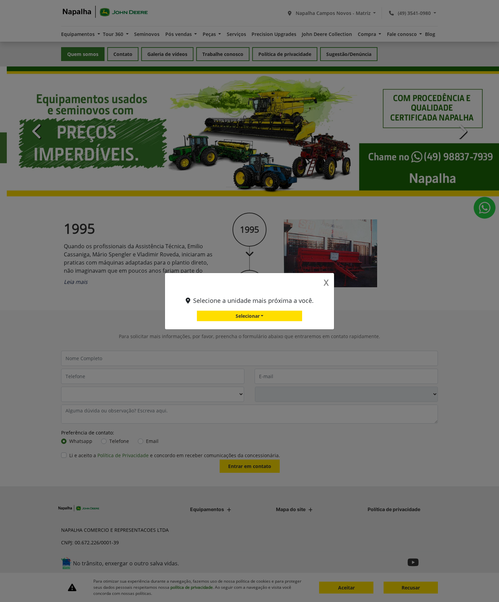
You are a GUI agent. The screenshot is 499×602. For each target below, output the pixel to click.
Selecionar (248, 316)
